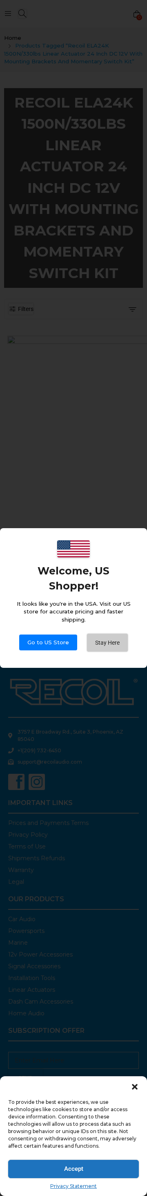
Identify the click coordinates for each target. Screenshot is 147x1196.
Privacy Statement (73, 1186)
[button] (135, 1086)
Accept (73, 1168)
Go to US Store (48, 642)
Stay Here (107, 642)
